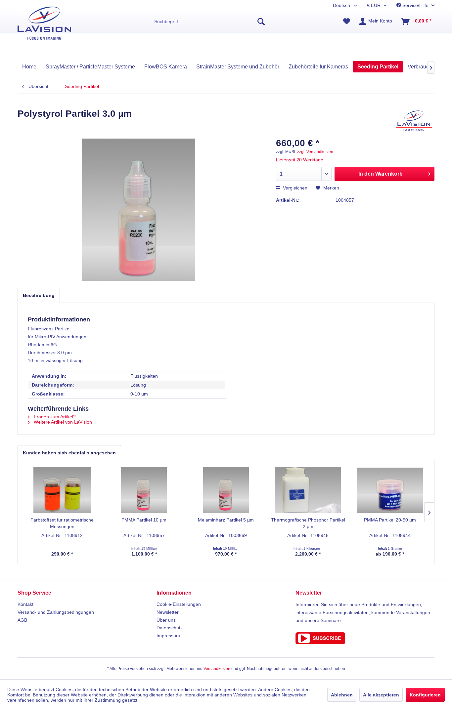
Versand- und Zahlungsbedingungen (56, 612)
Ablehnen (342, 694)
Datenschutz (170, 627)
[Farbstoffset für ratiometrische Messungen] (62, 490)
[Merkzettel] (346, 21)
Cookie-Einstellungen (179, 604)
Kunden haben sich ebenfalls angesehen (69, 452)
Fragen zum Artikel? (54, 416)
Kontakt (25, 604)
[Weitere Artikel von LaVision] (413, 120)
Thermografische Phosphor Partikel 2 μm (308, 523)
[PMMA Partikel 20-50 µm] (390, 490)
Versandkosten (216, 668)
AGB (22, 620)
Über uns (166, 620)
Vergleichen (294, 187)
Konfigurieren (425, 694)
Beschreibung (39, 295)
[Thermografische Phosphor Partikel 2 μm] (308, 490)
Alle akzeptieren (381, 694)
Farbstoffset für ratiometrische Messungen (62, 523)
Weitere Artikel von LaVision (62, 422)
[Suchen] (261, 21)
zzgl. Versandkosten (315, 151)
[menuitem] (209, 21)
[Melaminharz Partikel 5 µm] (226, 490)
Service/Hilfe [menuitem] (415, 5)
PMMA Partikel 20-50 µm (390, 519)
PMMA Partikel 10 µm (143, 519)
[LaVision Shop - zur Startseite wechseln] (44, 23)
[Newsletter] (364, 638)
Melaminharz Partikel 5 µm (226, 519)
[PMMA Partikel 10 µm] (144, 490)
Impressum (168, 635)
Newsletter (168, 612)
